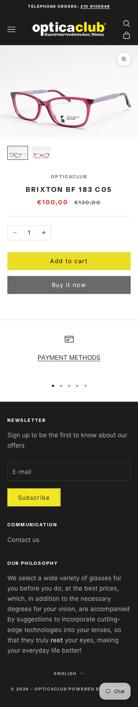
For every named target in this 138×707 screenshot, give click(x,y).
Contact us (23, 539)
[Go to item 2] (41, 153)
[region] (69, 354)
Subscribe (34, 497)
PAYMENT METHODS (69, 357)
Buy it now (69, 284)
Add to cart (69, 261)
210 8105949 (95, 6)
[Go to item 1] (17, 153)
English (65, 673)
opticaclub (69, 176)
